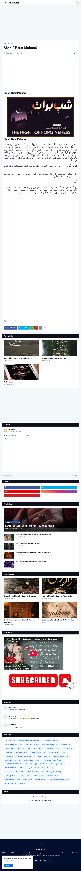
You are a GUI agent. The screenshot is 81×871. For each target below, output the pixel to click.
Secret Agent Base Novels (14, 776)
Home (6, 43)
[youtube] (22, 491)
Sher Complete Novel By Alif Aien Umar (28, 544)
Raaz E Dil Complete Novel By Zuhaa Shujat (57, 596)
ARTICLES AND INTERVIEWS (29, 740)
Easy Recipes (69, 748)
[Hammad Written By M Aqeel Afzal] (59, 348)
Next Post (75, 475)
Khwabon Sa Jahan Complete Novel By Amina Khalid (29, 526)
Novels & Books (46, 764)
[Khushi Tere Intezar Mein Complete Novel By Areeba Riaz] (9, 555)
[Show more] (44, 328)
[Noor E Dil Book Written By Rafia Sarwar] (21, 348)
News (34, 764)
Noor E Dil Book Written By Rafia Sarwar (18, 358)
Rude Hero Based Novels (14, 772)
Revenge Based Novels (35, 768)
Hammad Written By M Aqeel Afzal (54, 358)
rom (22, 783)
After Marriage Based (51, 740)
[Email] (40, 328)
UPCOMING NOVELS (35, 776)
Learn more (15, 861)
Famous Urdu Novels (57, 752)
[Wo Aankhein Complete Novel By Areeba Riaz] (59, 610)
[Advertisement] (40, 23)
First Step (9, 756)
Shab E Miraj (8, 382)
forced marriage (41, 779)
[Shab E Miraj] (21, 372)
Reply (5, 438)
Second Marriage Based (51, 772)
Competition (66, 744)
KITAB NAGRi (12, 2)
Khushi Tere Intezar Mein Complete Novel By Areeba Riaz (33, 553)
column (27, 779)
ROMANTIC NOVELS (13, 768)
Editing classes (21, 752)
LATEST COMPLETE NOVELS (16, 764)
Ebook (8, 752)
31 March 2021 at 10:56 (15, 432)
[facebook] (22, 487)
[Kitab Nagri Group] (59, 495)
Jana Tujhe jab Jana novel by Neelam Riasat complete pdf (33, 535)
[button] (2, 3)
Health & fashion (44, 756)
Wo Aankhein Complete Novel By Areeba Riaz (58, 620)
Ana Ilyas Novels (32, 744)
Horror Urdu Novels (61, 756)
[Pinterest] (36, 328)
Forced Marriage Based (26, 756)
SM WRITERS (33, 772)
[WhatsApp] (32, 328)
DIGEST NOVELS (34, 748)
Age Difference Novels (13, 744)
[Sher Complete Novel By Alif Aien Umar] (9, 546)
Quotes (60, 764)
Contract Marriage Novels (14, 748)
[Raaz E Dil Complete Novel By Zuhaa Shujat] (59, 586)
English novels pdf (38, 752)
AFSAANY (10, 740)
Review (50, 768)
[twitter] (59, 487)
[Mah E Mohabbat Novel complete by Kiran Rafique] (9, 564)
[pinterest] (22, 495)
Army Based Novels (49, 744)
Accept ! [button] (8, 865)
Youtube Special (12, 779)
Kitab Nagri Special (53, 760)
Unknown (12, 430)
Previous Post (7, 475)
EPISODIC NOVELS (52, 748)
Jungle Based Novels (12, 760)
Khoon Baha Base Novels (32, 760)
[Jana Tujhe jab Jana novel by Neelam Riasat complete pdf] (9, 537)
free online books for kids (60, 779)
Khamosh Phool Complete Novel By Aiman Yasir (21, 596)
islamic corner (13, 43)
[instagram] (59, 491)
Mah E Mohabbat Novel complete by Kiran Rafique (31, 562)
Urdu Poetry (52, 776)
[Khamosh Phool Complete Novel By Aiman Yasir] (21, 586)
